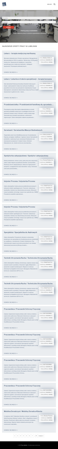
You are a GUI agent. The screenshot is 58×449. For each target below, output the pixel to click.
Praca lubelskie (24, 445)
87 (36, 435)
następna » (41, 435)
